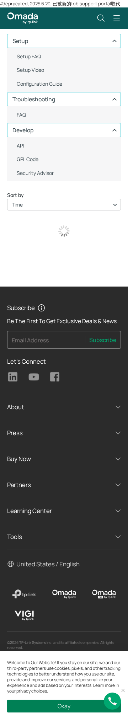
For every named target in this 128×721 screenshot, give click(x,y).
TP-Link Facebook (54, 377)
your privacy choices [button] (27, 691)
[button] (101, 18)
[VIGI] (24, 615)
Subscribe (102, 340)
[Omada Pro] (104, 594)
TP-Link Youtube (33, 377)
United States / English (48, 564)
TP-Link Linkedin (12, 377)
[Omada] (64, 594)
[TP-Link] (24, 594)
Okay (64, 706)
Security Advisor (35, 173)
